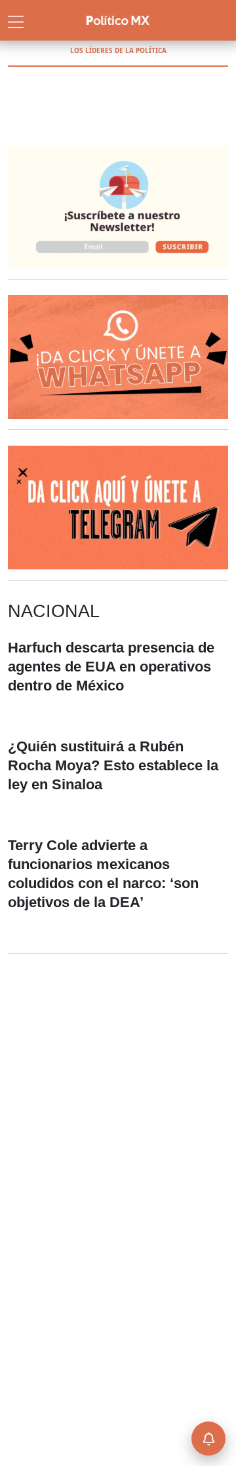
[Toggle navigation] (16, 20)
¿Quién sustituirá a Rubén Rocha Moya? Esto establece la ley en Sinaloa (113, 765)
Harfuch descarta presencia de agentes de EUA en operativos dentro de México (111, 666)
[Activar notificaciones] (208, 1438)
